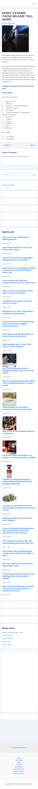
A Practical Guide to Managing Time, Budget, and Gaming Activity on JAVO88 (18, 456)
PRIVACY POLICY (19, 773)
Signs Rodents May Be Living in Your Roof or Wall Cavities (17, 248)
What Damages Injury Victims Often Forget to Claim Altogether (16, 345)
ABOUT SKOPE (19, 771)
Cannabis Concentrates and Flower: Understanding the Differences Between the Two (18, 508)
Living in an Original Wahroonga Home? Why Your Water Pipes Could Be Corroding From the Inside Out (18, 530)
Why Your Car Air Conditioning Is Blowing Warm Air (15, 238)
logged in (13, 156)
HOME (19, 758)
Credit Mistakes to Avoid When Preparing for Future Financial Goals (17, 408)
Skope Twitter (6, 641)
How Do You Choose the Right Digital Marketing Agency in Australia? (17, 259)
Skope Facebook (7, 635)
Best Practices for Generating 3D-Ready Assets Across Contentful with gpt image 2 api (18, 270)
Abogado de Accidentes (19, 747)
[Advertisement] (19, 680)
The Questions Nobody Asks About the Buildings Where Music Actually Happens (18, 576)
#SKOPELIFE (19, 767)
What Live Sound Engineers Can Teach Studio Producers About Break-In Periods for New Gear (18, 588)
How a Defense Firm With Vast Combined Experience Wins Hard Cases (18, 281)
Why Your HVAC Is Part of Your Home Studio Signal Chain (17, 565)
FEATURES (19, 760)
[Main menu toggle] (34, 4)
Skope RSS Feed (7, 638)
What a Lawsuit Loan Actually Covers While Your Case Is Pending (17, 292)
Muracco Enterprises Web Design (12, 632)
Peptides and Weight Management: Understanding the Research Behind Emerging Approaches (17, 481)
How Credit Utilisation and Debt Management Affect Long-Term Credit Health (18, 370)
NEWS (19, 762)
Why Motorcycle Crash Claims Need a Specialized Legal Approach (18, 312)
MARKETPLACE (19, 769)
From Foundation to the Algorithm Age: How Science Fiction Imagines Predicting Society (18, 324)
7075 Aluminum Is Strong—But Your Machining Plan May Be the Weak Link (17, 542)
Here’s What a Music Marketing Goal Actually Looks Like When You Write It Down (17, 553)
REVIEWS (19, 765)
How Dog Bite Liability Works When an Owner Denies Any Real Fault (18, 335)
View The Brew (6, 645)
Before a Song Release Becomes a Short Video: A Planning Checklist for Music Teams (18, 383)
